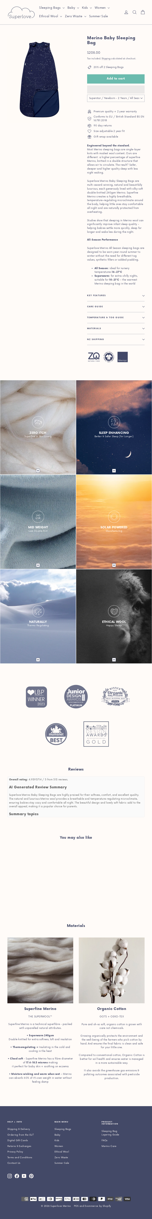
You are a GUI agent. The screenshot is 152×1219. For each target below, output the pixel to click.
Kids (85, 8)
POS (76, 1206)
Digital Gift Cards (17, 1140)
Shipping (106, 58)
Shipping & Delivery (18, 1129)
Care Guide (95, 307)
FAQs (104, 1140)
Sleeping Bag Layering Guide (110, 1133)
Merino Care (109, 1146)
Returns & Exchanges (19, 1146)
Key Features (96, 295)
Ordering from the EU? (20, 1135)
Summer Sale (98, 16)
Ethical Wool (49, 16)
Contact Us (13, 1163)
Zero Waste (74, 16)
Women (101, 8)
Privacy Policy (15, 1151)
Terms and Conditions (19, 1157)
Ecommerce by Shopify (98, 1206)
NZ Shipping (95, 339)
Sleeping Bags (50, 8)
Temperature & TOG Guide (105, 318)
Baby (71, 8)
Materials (94, 328)
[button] (116, 89)
